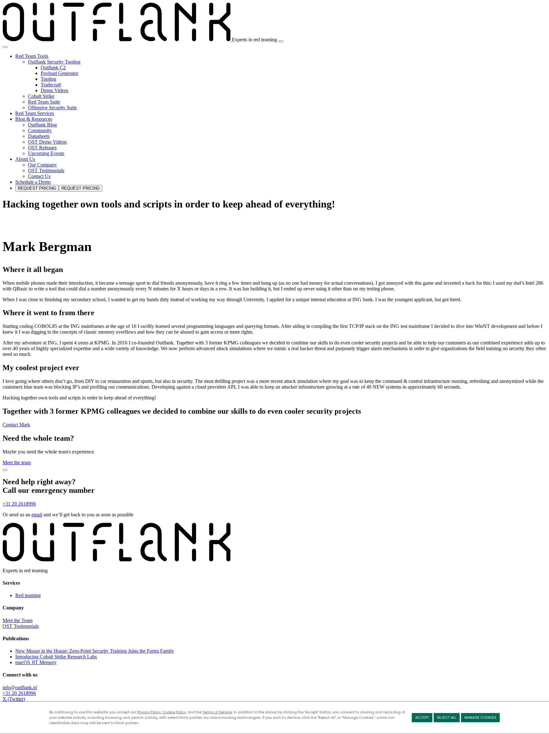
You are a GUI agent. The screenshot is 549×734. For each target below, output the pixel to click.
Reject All (446, 717)
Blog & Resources (33, 119)
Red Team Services (34, 113)
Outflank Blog (42, 124)
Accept (422, 717)
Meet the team (17, 462)
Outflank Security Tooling (54, 62)
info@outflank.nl (20, 687)
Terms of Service (217, 712)
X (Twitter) (14, 699)
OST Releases (42, 147)
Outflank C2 (53, 67)
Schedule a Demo (33, 182)
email (36, 514)
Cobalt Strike (41, 96)
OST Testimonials (46, 170)
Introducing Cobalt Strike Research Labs (56, 656)
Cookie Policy (174, 712)
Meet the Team (17, 620)
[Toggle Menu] (5, 47)
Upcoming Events (46, 153)
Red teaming (28, 595)
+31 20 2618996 (19, 503)
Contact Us (39, 176)
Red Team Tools (31, 56)
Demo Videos (54, 90)
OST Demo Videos (47, 142)
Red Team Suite (44, 102)
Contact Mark (16, 424)
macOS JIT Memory (36, 662)
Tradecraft (51, 84)
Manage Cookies (480, 717)
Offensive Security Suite (52, 107)
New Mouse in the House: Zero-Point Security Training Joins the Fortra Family (94, 651)
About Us (25, 159)
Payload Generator (59, 73)
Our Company (42, 164)
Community (40, 130)
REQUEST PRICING (37, 188)
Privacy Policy (149, 712)
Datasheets (39, 136)
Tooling (48, 79)
